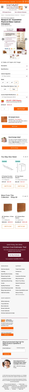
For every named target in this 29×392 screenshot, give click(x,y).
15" (7, 82)
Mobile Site (21, 389)
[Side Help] (18, 86)
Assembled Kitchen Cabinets (12, 15)
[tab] (14, 65)
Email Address (14, 348)
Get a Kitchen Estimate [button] (20, 12)
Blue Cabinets (4, 306)
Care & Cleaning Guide (7, 288)
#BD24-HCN (20, 219)
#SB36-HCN (7, 219)
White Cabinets (5, 301)
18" (12, 82)
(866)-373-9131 (19, 258)
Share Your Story (20, 281)
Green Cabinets (5, 310)
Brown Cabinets (5, 308)
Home (2, 15)
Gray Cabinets (5, 303)
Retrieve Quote (5, 269)
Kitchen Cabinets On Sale (7, 313)
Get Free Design (14, 147)
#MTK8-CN (7, 179)
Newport (23, 15)
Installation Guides (6, 278)
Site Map (14, 389)
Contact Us (18, 271)
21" (16, 82)
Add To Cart (21, 109)
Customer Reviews (21, 276)
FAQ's (17, 274)
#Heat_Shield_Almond (22, 179)
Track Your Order (20, 269)
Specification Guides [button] (6, 274)
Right (14, 89)
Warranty (18, 288)
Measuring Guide (5, 276)
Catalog (3, 271)
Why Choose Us (20, 278)
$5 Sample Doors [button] (7, 12)
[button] (26, 7)
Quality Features (5, 285)
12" (3, 82)
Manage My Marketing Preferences (10, 385)
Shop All (14, 197)
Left (5, 89)
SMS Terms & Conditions (20, 294)
